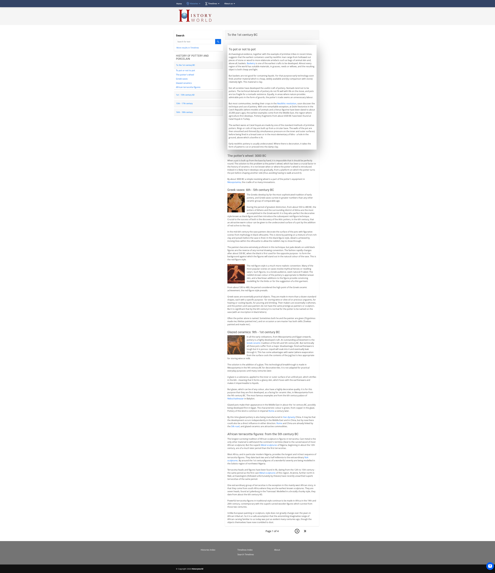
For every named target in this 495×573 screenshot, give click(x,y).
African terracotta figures (188, 87)
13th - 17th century (184, 103)
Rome (271, 411)
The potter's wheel (185, 74)
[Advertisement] (272, 16)
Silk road (235, 426)
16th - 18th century (184, 112)
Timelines (212, 3)
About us (228, 3)
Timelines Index (245, 550)
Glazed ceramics (184, 83)
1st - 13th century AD (185, 95)
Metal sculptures (269, 445)
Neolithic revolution (286, 103)
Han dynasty (289, 417)
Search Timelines (245, 554)
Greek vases (182, 78)
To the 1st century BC (185, 65)
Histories (194, 3)
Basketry (251, 63)
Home (179, 3)
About (277, 550)
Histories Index (208, 550)
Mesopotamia (234, 182)
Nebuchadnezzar (235, 398)
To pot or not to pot (185, 70)
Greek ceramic (254, 343)
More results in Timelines (187, 47)
